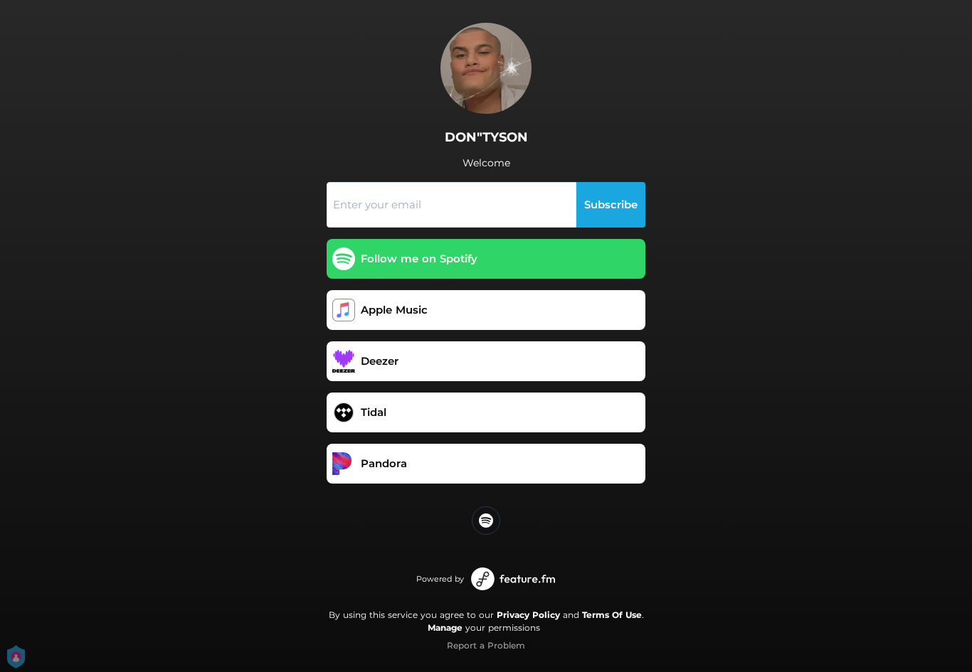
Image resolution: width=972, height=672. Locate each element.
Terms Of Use (612, 614)
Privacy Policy (528, 614)
